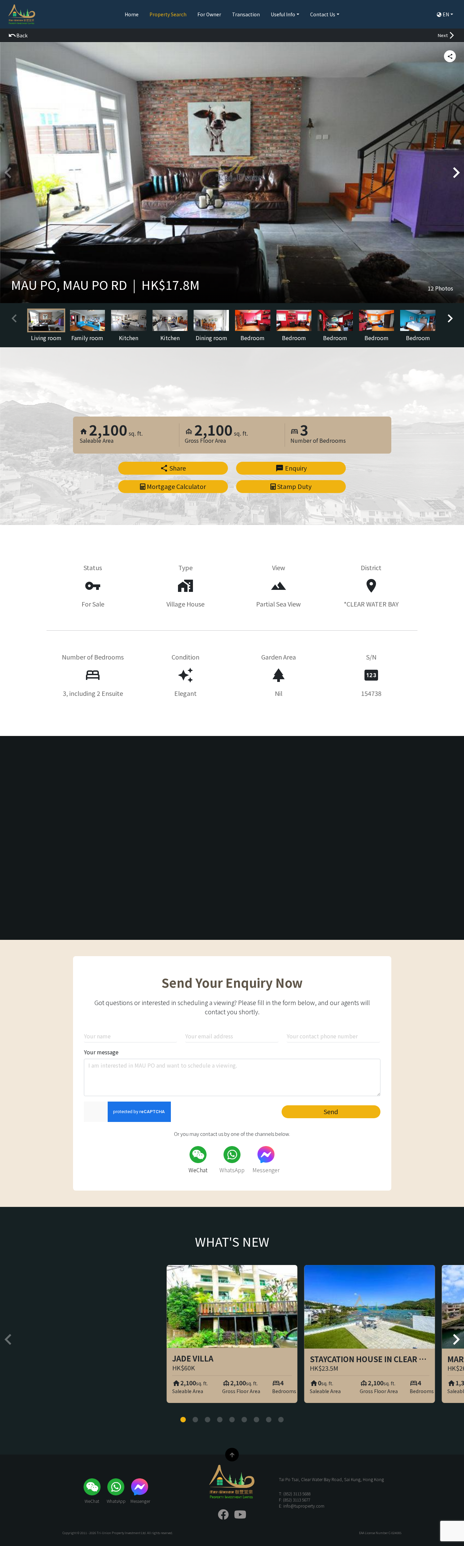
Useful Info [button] (283, 14)
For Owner (209, 14)
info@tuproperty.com (303, 1506)
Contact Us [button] (322, 14)
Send (331, 1111)
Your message (101, 1052)
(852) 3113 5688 (296, 1493)
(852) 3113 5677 (296, 1500)
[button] (18, 35)
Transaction (246, 14)
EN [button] (446, 14)
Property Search (167, 14)
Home (132, 14)
